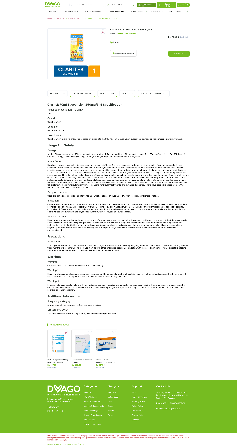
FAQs (134, 392)
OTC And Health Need (177, 11)
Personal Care (157, 11)
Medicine (52, 11)
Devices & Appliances (93, 415)
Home (50, 18)
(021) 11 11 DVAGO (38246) (174, 403)
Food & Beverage (91, 411)
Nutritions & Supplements (93, 11)
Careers (135, 420)
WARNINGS (127, 93)
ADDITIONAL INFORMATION (153, 93)
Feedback (112, 392)
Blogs (110, 415)
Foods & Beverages (117, 11)
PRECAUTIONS (107, 93)
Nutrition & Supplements (94, 406)
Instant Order (168, 5)
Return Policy (137, 406)
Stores (110, 406)
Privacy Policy (138, 415)
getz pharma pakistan (126, 34)
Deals (110, 401)
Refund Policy (137, 411)
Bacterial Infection (75, 18)
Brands (111, 411)
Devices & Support (138, 11)
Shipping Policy (138, 401)
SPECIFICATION (57, 93)
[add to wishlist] (103, 31)
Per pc (116, 42)
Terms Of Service (139, 397)
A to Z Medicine (90, 397)
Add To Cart (179, 54)
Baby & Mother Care (70, 11)
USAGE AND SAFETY (82, 93)
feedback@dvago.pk (171, 408)
